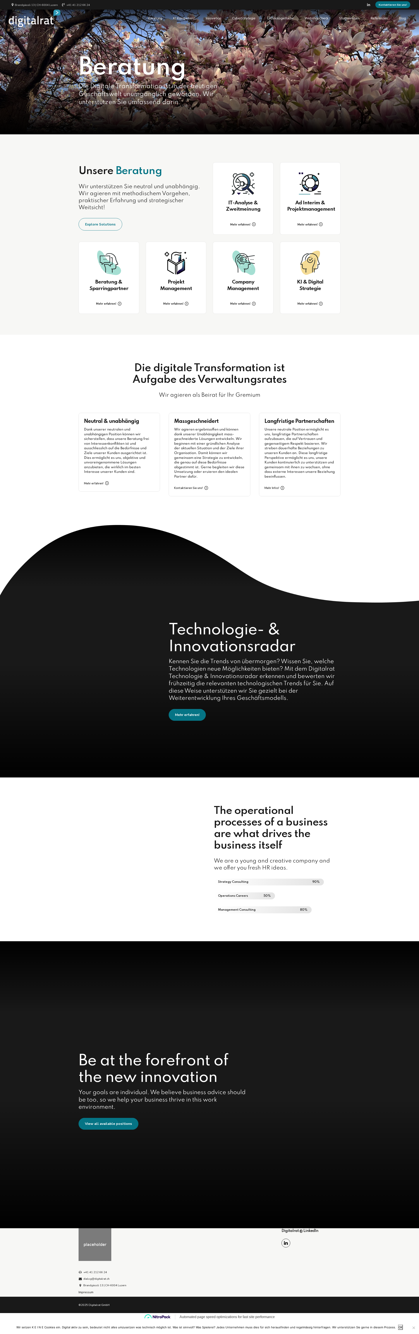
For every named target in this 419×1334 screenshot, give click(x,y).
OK (400, 1327)
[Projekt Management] (176, 263)
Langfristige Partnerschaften (299, 421)
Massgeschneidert (196, 421)
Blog (402, 18)
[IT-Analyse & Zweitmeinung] (243, 183)
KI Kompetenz (184, 18)
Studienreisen (349, 18)
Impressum (86, 1292)
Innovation (213, 18)
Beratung (155, 18)
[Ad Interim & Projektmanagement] (310, 183)
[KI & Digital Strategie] (310, 263)
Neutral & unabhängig (111, 421)
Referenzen (379, 18)
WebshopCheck (316, 18)
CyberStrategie (244, 18)
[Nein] (413, 1327)
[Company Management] (243, 263)
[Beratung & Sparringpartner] (109, 263)
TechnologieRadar (280, 18)
